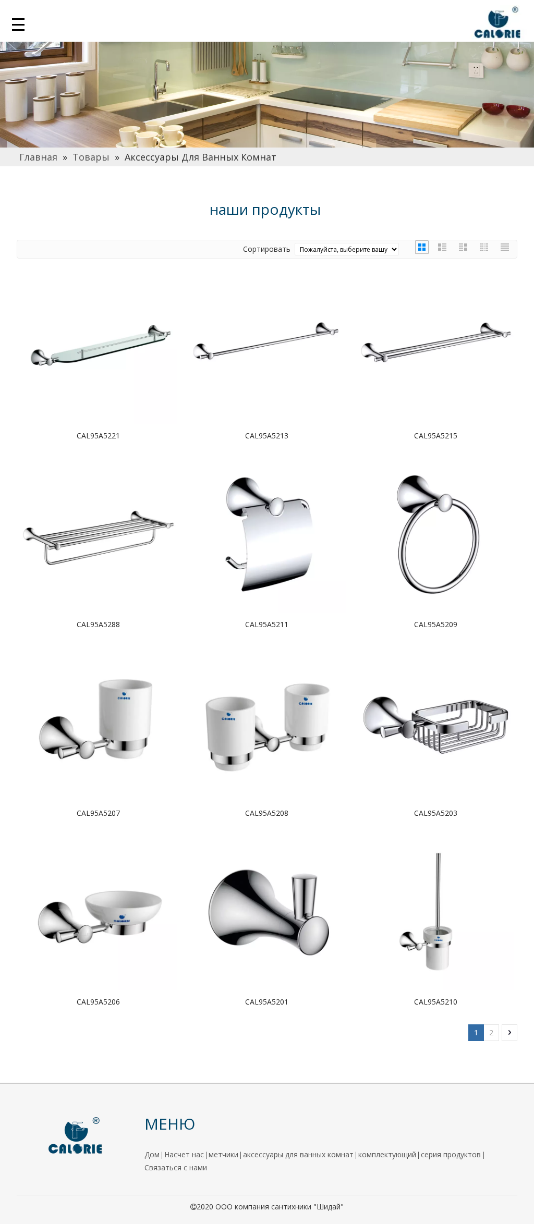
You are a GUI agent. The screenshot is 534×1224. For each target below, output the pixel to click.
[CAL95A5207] (98, 722)
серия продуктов (452, 1154)
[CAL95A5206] (98, 911)
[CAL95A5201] (266, 911)
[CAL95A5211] (266, 533)
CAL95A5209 (435, 624)
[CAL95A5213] (266, 345)
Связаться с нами (175, 1167)
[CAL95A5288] (98, 533)
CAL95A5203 (435, 813)
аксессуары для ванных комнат (298, 1154)
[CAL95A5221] (98, 345)
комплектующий (387, 1154)
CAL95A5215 (435, 435)
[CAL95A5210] (435, 911)
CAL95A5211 (266, 624)
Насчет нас (184, 1154)
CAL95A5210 (435, 1002)
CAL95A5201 (266, 1002)
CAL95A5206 (98, 1002)
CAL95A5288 (98, 624)
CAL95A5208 (266, 813)
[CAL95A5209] (435, 533)
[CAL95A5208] (266, 722)
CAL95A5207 (98, 813)
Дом (152, 1154)
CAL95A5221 (98, 435)
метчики (223, 1154)
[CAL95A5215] (435, 345)
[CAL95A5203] (435, 722)
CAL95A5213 (266, 435)
